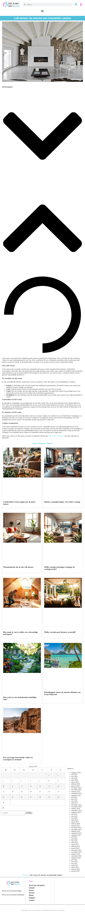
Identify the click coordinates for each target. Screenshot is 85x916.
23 (58, 791)
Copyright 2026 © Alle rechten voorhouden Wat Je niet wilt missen (42, 910)
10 (3, 786)
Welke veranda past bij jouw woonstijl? (60, 632)
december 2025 (76, 788)
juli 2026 (74, 774)
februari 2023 (75, 846)
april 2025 (74, 803)
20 (31, 791)
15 (49, 786)
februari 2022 (75, 869)
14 (40, 786)
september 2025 (76, 793)
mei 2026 (74, 778)
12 (21, 786)
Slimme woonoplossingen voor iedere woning (62, 502)
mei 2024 (74, 818)
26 (21, 797)
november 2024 (76, 807)
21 (40, 791)
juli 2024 (74, 814)
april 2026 (74, 780)
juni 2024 (74, 816)
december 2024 (76, 805)
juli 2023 (74, 837)
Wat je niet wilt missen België (11, 891)
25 (12, 797)
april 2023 (74, 843)
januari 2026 (75, 786)
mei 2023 (74, 841)
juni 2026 (74, 776)
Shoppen (32, 898)
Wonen (25, 875)
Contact (31, 900)
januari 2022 (75, 871)
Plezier (31, 895)
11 (12, 786)
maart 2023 (75, 844)
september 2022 (76, 856)
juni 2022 (74, 861)
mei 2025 (74, 801)
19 (21, 791)
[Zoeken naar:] (13, 813)
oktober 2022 (75, 854)
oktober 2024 (75, 808)
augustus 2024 (76, 812)
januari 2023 (75, 848)
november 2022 (76, 852)
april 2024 (74, 820)
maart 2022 (75, 867)
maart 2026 (75, 782)
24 (3, 797)
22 (49, 791)
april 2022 (74, 865)
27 (31, 797)
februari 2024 (75, 824)
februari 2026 (75, 784)
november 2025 (76, 789)
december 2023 (76, 827)
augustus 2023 (76, 835)
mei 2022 (74, 863)
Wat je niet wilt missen (56, 436)
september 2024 (76, 810)
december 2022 (76, 850)
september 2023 (76, 833)
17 (3, 791)
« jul (2, 808)
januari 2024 (75, 826)
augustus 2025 (76, 795)
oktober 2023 (75, 831)
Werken (31, 893)
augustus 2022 (76, 858)
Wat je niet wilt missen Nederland (13, 895)
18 (12, 791)
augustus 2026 (76, 772)
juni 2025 (74, 799)
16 (58, 786)
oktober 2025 (75, 791)
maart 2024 (75, 822)
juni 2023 (74, 839)
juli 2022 (74, 860)
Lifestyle (32, 888)
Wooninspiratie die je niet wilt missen (18, 567)
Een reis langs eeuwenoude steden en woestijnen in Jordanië (18, 758)
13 (31, 786)
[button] (42, 11)
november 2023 (76, 829)
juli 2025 (74, 797)
